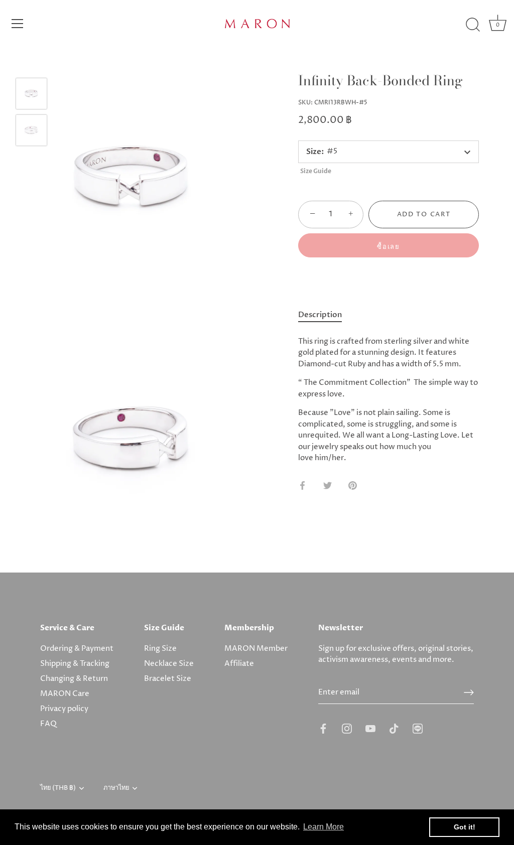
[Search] (473, 25)
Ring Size (160, 648)
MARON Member (256, 648)
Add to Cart (424, 214)
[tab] (325, 315)
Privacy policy (64, 708)
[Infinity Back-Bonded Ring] (31, 93)
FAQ (48, 724)
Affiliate (239, 663)
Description (320, 315)
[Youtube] (370, 728)
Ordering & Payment (76, 648)
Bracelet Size (167, 678)
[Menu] (18, 24)
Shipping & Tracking (74, 663)
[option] (31, 95)
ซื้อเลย (388, 246)
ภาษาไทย (116, 788)
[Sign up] (469, 692)
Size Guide (315, 171)
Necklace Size (169, 663)
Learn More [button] (323, 826)
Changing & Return (74, 678)
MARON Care (64, 693)
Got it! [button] (464, 827)
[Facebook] (323, 728)
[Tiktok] (394, 728)
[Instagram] (347, 728)
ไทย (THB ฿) (58, 788)
